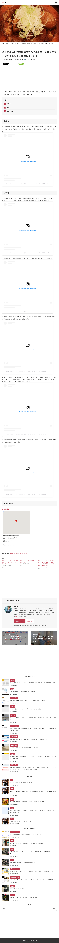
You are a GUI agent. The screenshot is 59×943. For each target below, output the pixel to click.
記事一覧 (30, 621)
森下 (34, 59)
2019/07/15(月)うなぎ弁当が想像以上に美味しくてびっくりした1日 (10, 562)
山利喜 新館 (5, 509)
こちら (17, 617)
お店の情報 (10, 111)
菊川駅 (25, 553)
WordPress (44, 625)
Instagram (31, 625)
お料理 (9, 107)
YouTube (38, 625)
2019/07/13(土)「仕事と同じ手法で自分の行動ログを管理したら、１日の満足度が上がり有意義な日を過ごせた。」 (46, 563)
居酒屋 (11, 553)
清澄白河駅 (20, 553)
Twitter (17, 625)
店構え (9, 104)
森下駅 (15, 553)
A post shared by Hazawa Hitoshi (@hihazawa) (18, 183)
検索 (54, 909)
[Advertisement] (29, 78)
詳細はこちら (19, 621)
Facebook (24, 625)
